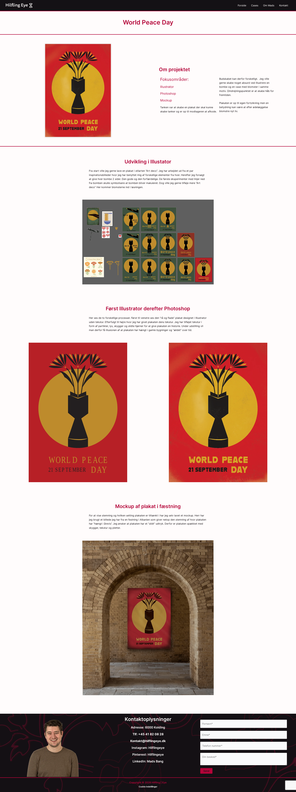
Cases (254, 5)
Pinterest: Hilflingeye (148, 754)
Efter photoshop (218, 409)
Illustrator (167, 87)
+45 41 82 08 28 (151, 734)
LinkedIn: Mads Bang (148, 761)
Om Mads (268, 5)
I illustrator (78, 409)
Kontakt (283, 5)
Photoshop (168, 93)
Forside (242, 5)
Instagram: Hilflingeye (148, 748)
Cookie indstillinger (148, 786)
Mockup (166, 100)
